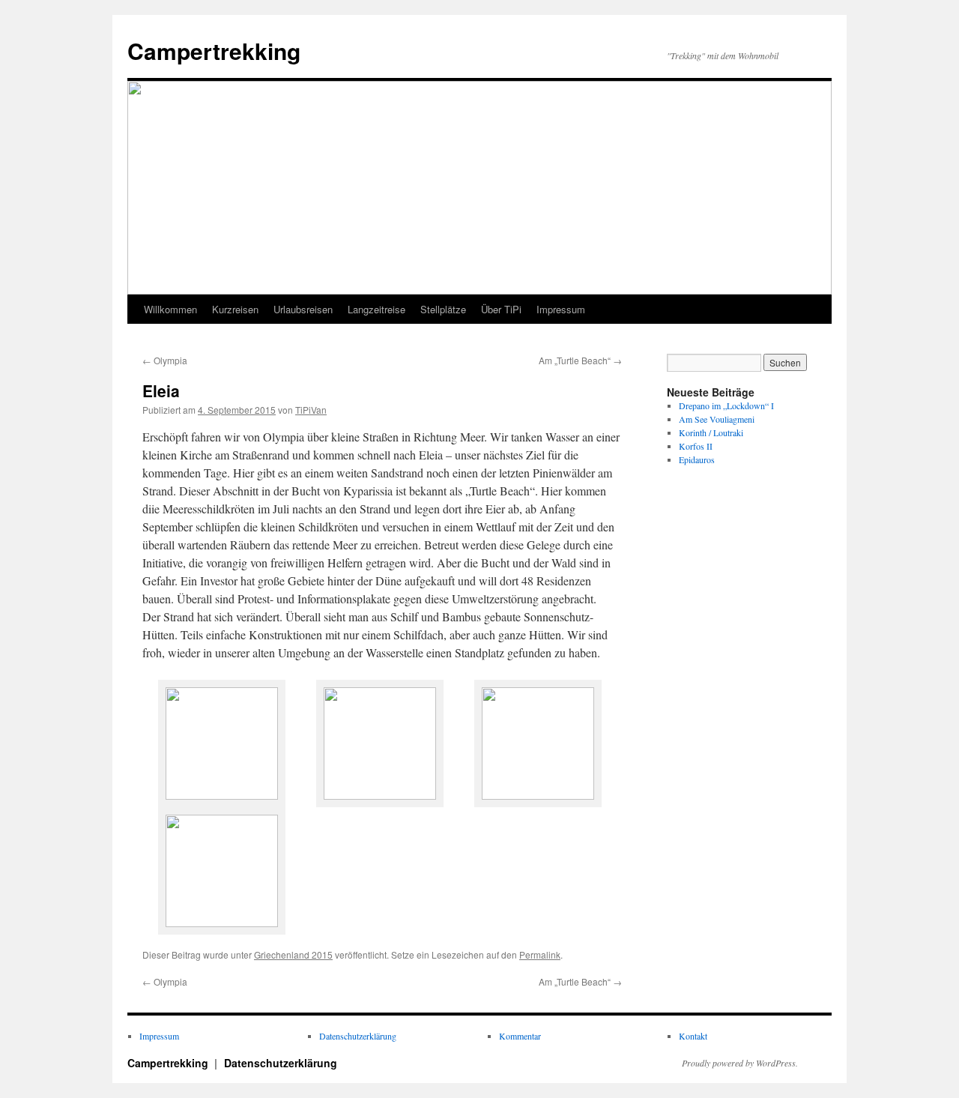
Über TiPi (501, 309)
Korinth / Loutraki (711, 432)
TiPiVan (311, 409)
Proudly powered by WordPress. (740, 1063)
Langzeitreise (376, 309)
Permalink (539, 954)
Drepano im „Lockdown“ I (726, 405)
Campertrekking (213, 50)
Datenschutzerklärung (357, 1036)
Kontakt (693, 1036)
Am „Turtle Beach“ (580, 360)
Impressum (560, 309)
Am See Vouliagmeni (716, 419)
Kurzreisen (235, 309)
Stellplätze (443, 309)
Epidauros (697, 459)
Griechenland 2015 (293, 954)
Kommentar (520, 1036)
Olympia (164, 360)
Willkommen (170, 309)
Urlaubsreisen (303, 309)
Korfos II (696, 446)
